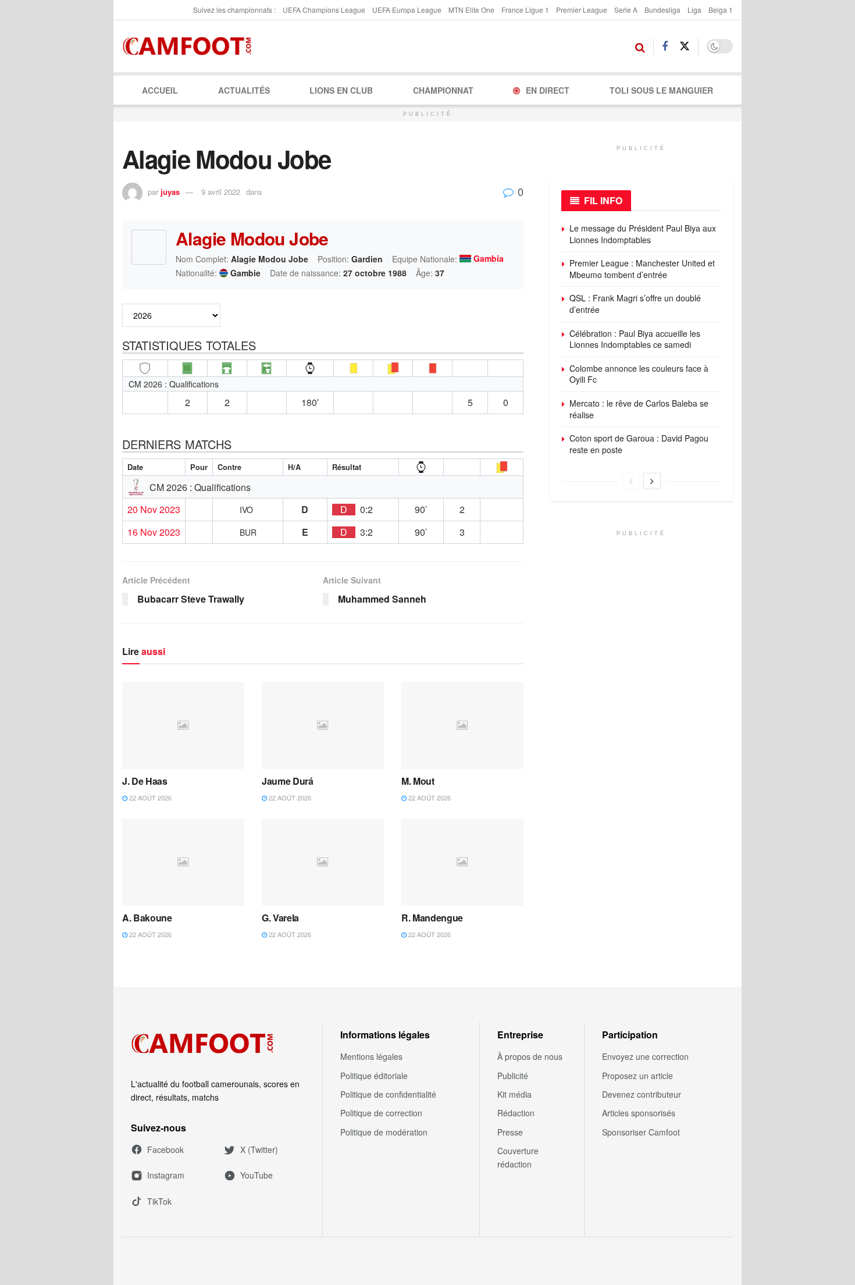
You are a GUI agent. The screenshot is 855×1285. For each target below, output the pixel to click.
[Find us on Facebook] (665, 46)
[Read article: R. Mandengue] (462, 862)
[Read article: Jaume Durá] (323, 725)
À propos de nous (529, 1056)
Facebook (165, 1149)
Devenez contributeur (641, 1094)
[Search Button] (640, 46)
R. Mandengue (432, 917)
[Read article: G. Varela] (323, 862)
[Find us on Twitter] (684, 46)
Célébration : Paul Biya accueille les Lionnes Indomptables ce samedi (634, 339)
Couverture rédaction (518, 1157)
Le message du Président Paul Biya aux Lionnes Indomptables (642, 233)
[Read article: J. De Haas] (183, 725)
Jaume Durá (288, 781)
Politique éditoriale (374, 1075)
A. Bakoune (147, 917)
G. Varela (280, 917)
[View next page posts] (652, 481)
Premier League (581, 10)
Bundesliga (662, 10)
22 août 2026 (149, 797)
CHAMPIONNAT (443, 90)
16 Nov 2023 (153, 532)
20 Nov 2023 (153, 509)
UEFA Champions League (324, 10)
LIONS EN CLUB (341, 90)
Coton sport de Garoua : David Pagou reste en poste (638, 443)
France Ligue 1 (525, 10)
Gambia (488, 259)
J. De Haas (145, 781)
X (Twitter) (259, 1149)
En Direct (547, 90)
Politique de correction (381, 1113)
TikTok (159, 1201)
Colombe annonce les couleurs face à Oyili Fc (638, 374)
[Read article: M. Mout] (462, 725)
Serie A (625, 10)
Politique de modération (384, 1132)
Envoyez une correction (645, 1056)
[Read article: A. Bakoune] (183, 862)
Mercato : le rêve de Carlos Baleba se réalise (638, 409)
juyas (170, 191)
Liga (694, 10)
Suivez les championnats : (234, 10)
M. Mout (417, 781)
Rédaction (516, 1113)
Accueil (160, 90)
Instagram (165, 1175)
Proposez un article (637, 1075)
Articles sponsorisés (638, 1113)
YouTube (256, 1175)
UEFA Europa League (406, 10)
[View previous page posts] (631, 481)
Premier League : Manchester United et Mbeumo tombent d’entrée (642, 268)
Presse (510, 1132)
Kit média (514, 1094)
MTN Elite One (471, 10)
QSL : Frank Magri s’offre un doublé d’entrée (635, 303)
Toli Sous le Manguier (661, 90)
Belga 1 (720, 10)
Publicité (512, 1075)
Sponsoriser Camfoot (641, 1132)
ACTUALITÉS (244, 90)
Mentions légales (371, 1056)
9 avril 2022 (220, 191)
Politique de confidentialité (388, 1094)
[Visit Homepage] (190, 46)
